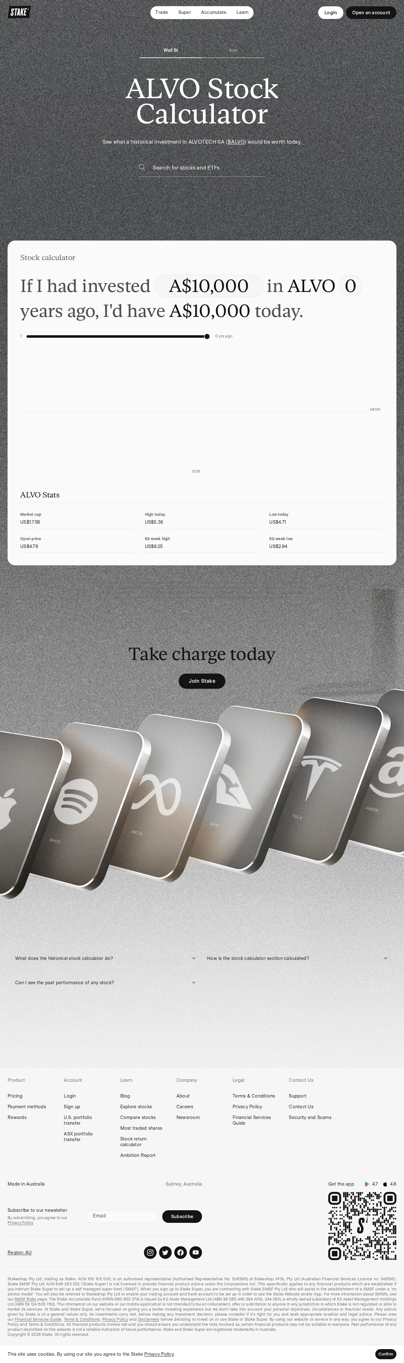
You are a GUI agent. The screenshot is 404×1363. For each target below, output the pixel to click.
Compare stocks (138, 1117)
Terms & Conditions (254, 1095)
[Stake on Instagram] (150, 1252)
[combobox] (209, 169)
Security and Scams (310, 1117)
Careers (184, 1106)
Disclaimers (148, 1319)
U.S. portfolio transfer (78, 1120)
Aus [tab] (233, 50)
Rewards (17, 1117)
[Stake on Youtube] (195, 1252)
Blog (125, 1095)
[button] (106, 958)
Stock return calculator (133, 1141)
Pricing (15, 1095)
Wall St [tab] (170, 50)
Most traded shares (141, 1128)
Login (330, 12)
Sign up (72, 1106)
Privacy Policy (247, 1106)
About (183, 1095)
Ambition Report (138, 1155)
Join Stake (202, 681)
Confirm (385, 1354)
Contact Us (301, 1106)
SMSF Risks (25, 1299)
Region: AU (20, 1252)
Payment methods (27, 1106)
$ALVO (236, 142)
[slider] (207, 336)
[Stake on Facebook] (180, 1252)
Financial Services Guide (252, 1120)
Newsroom (188, 1117)
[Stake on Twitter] (165, 1252)
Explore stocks (136, 1106)
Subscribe (182, 1216)
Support (297, 1095)
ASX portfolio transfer (78, 1136)
